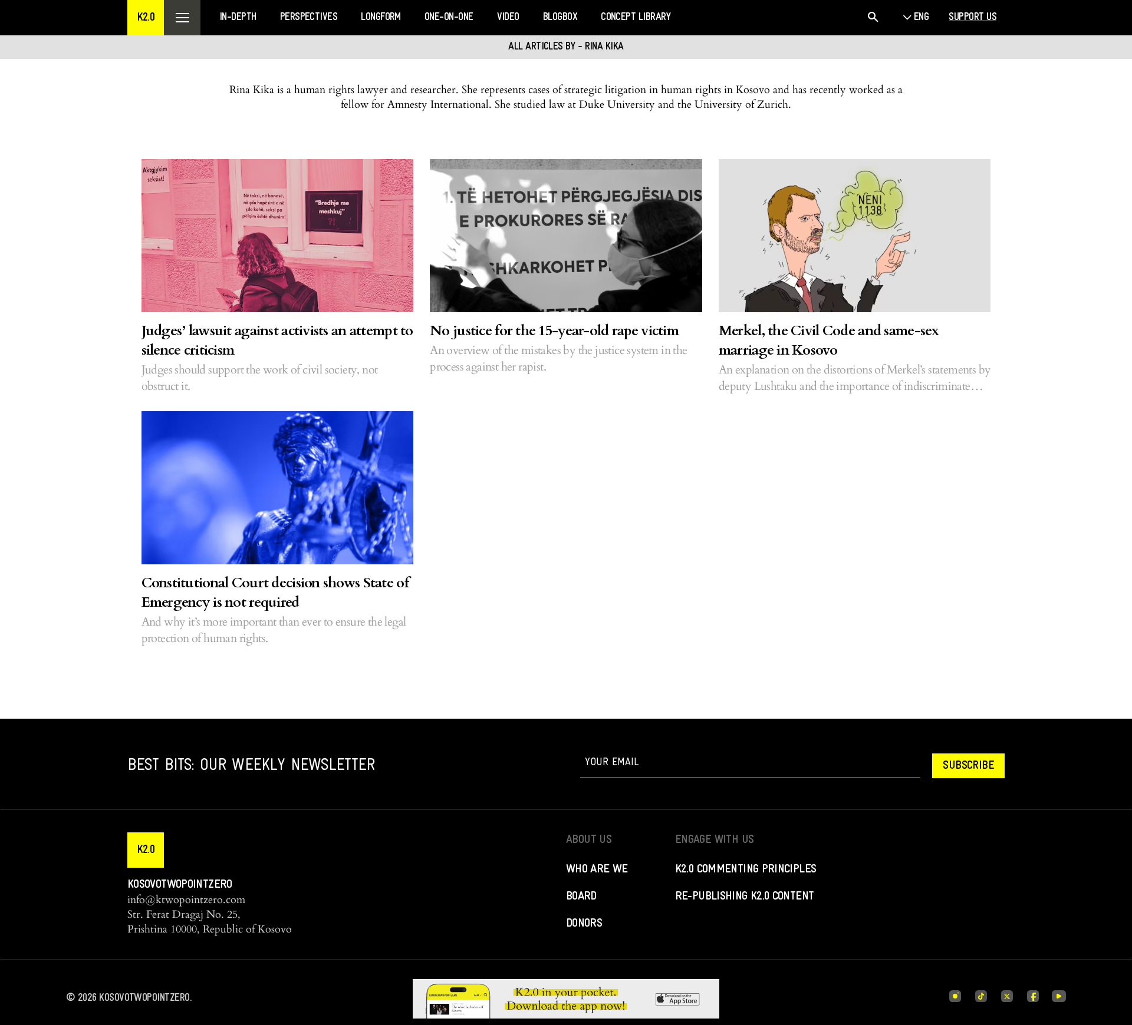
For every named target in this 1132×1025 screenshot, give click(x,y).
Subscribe (968, 766)
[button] (145, 17)
